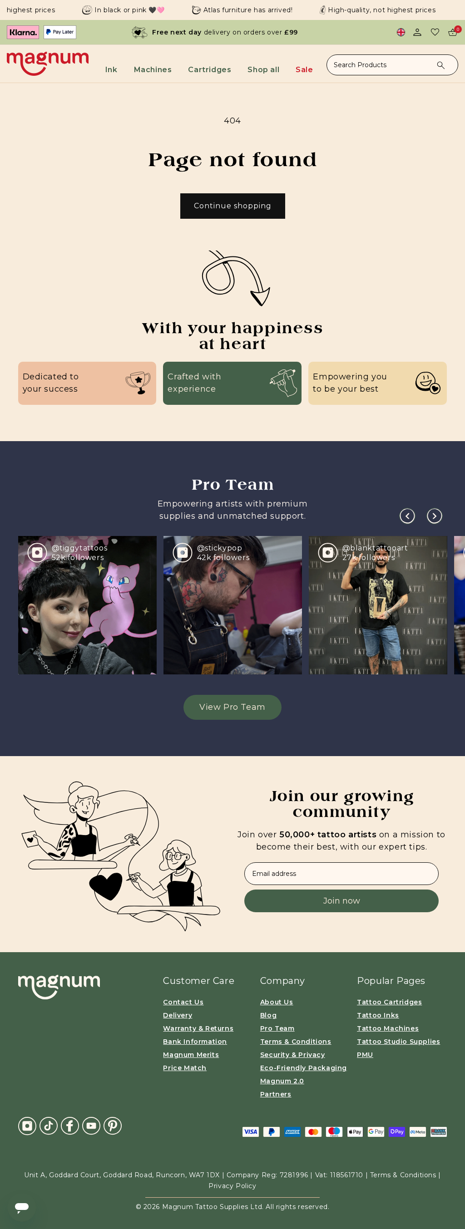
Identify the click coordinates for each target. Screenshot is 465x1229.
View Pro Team (232, 707)
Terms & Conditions (295, 1041)
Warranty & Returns (198, 1028)
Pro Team (277, 1028)
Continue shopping (233, 206)
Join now (341, 901)
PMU (365, 1055)
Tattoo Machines (388, 1028)
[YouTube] (91, 1126)
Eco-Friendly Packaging (303, 1068)
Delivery (177, 1015)
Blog (268, 1015)
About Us (276, 1002)
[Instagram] (27, 1126)
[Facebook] (70, 1126)
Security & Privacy (292, 1055)
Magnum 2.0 (282, 1081)
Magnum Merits (191, 1055)
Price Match (185, 1068)
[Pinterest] (113, 1126)
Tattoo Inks (378, 1015)
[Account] (417, 32)
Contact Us (183, 1002)
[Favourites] (435, 32)
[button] (115, 66)
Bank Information (195, 1041)
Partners (276, 1094)
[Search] (441, 65)
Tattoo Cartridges (389, 1002)
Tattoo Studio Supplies (398, 1041)
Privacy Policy (232, 1186)
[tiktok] (49, 1126)
